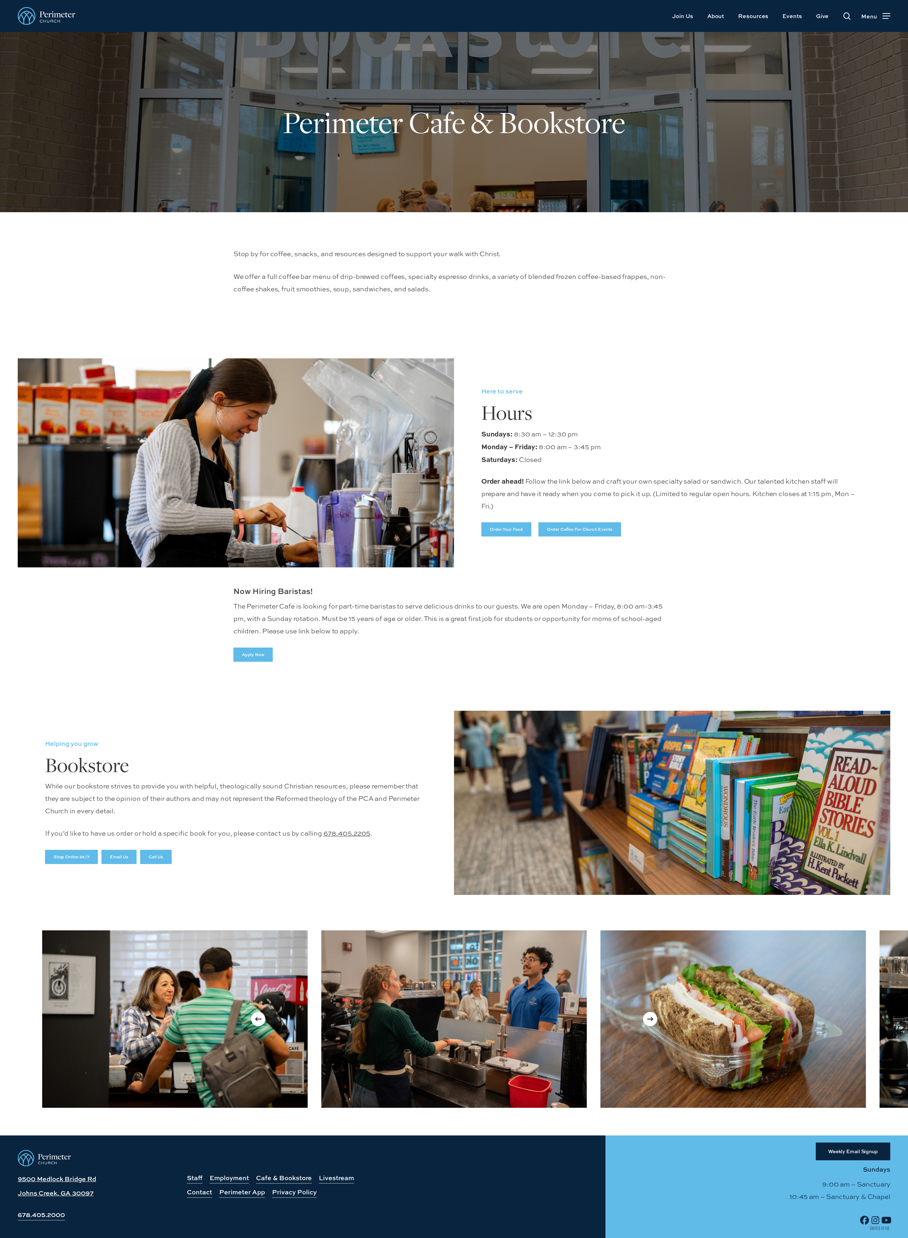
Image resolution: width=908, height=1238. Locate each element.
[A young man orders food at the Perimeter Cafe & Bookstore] (454, 1019)
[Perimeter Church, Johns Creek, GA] (44, 1163)
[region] (454, 1019)
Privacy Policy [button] (294, 1192)
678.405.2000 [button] (41, 1214)
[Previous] (258, 1019)
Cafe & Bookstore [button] (284, 1177)
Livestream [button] (336, 1177)
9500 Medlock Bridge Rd (57, 1178)
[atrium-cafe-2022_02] (733, 1019)
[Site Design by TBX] (879, 1228)
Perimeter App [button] (242, 1192)
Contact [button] (199, 1192)
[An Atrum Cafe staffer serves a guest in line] (175, 1019)
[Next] (650, 1019)
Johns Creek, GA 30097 (56, 1193)
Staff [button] (195, 1177)
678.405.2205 (347, 833)
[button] (875, 16)
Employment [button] (229, 1177)
